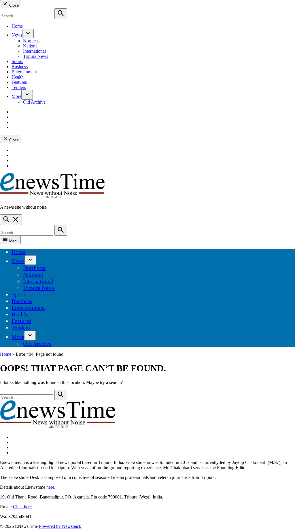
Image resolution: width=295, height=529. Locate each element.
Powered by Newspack (60, 526)
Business (20, 66)
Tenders (19, 87)
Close (13, 5)
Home (17, 26)
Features (19, 82)
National (31, 45)
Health (18, 77)
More (16, 96)
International (34, 51)
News (17, 35)
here (50, 487)
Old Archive (34, 102)
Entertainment (24, 71)
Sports (17, 61)
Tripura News (35, 56)
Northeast (32, 40)
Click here (22, 506)
